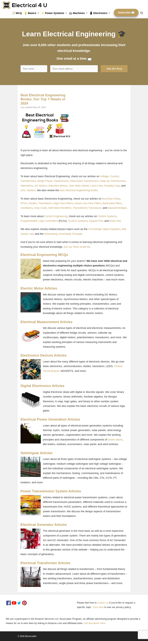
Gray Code (40, 207)
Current (114, 176)
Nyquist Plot (96, 220)
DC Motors (41, 185)
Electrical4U (30, 636)
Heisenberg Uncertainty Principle (63, 233)
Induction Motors (58, 185)
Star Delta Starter (79, 185)
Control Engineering (55, 216)
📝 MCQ (17, 13)
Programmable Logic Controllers (39, 220)
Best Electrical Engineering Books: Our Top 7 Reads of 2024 (43, 99)
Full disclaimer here (94, 623)
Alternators (27, 185)
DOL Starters (28, 190)
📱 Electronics (98, 13)
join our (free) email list (77, 246)
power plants (115, 439)
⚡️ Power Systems (52, 13)
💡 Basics (30, 13)
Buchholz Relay (111, 198)
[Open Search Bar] (142, 13)
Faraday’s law (112, 185)
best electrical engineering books (79, 190)
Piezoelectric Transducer (87, 207)
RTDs (24, 203)
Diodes (33, 203)
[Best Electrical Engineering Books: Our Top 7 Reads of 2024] (46, 125)
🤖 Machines (77, 13)
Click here (98, 607)
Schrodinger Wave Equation (104, 229)
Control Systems (107, 216)
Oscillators (27, 207)
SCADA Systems (78, 220)
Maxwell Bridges (117, 207)
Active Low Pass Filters (87, 203)
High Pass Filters (63, 203)
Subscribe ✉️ (126, 12)
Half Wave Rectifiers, (60, 207)
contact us (103, 602)
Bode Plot (115, 220)
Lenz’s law (96, 185)
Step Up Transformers (113, 180)
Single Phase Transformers (53, 180)
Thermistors (45, 203)
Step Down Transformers (84, 180)
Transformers (28, 180)
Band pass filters (112, 203)
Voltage (104, 176)
